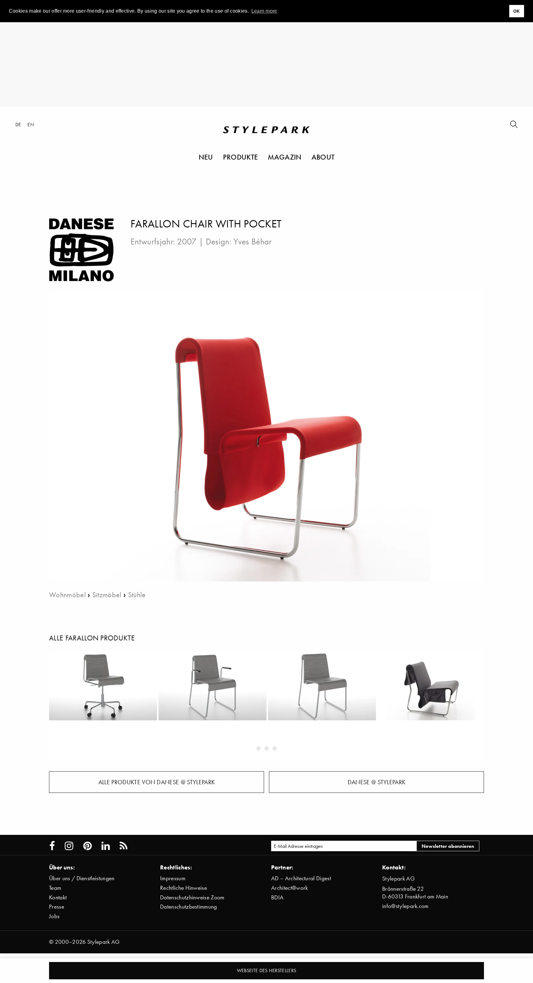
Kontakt (58, 897)
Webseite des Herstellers (266, 970)
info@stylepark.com (405, 906)
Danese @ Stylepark (377, 782)
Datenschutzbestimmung (188, 906)
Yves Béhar (252, 241)
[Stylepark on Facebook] (52, 846)
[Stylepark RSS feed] (123, 846)
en (30, 124)
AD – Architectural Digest (301, 878)
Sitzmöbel (107, 594)
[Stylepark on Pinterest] (87, 846)
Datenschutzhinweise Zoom (192, 897)
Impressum (172, 878)
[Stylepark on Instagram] (69, 846)
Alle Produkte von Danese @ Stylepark (156, 782)
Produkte (240, 156)
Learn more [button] (264, 11)
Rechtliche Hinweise (183, 887)
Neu (206, 156)
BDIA (277, 897)
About (323, 156)
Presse (56, 906)
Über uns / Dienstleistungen (82, 878)
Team (55, 887)
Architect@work (289, 887)
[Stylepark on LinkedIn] (106, 846)
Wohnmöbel (67, 594)
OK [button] (516, 11)
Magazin (284, 156)
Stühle (137, 594)
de (18, 124)
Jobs (54, 916)
